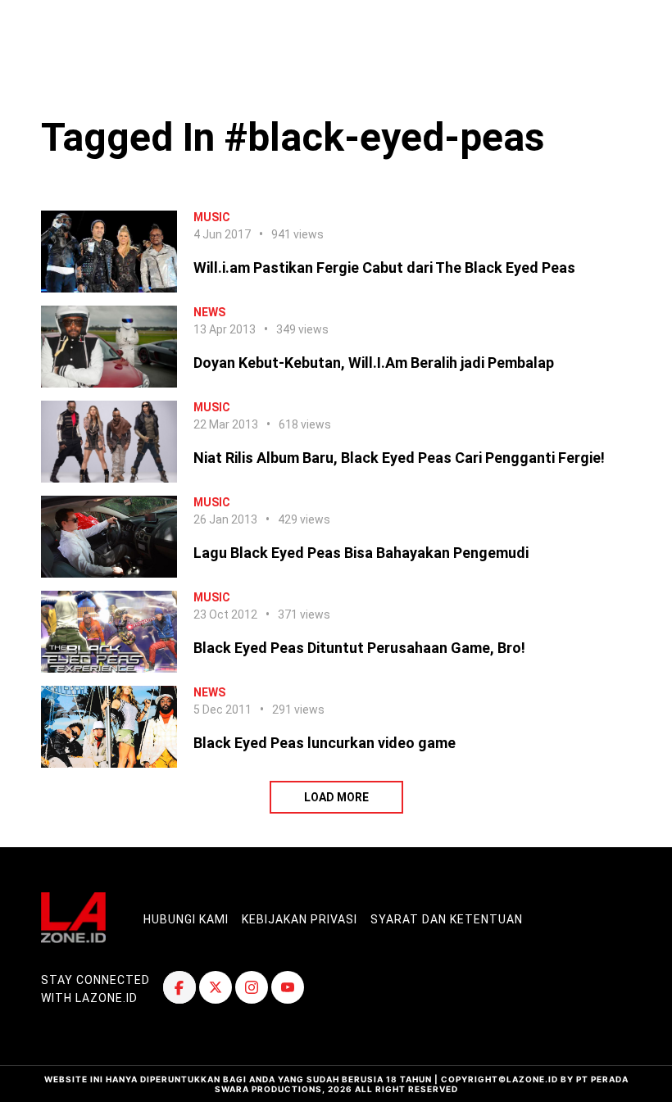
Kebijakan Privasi (299, 919)
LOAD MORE (336, 797)
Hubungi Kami (186, 919)
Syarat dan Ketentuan (446, 919)
